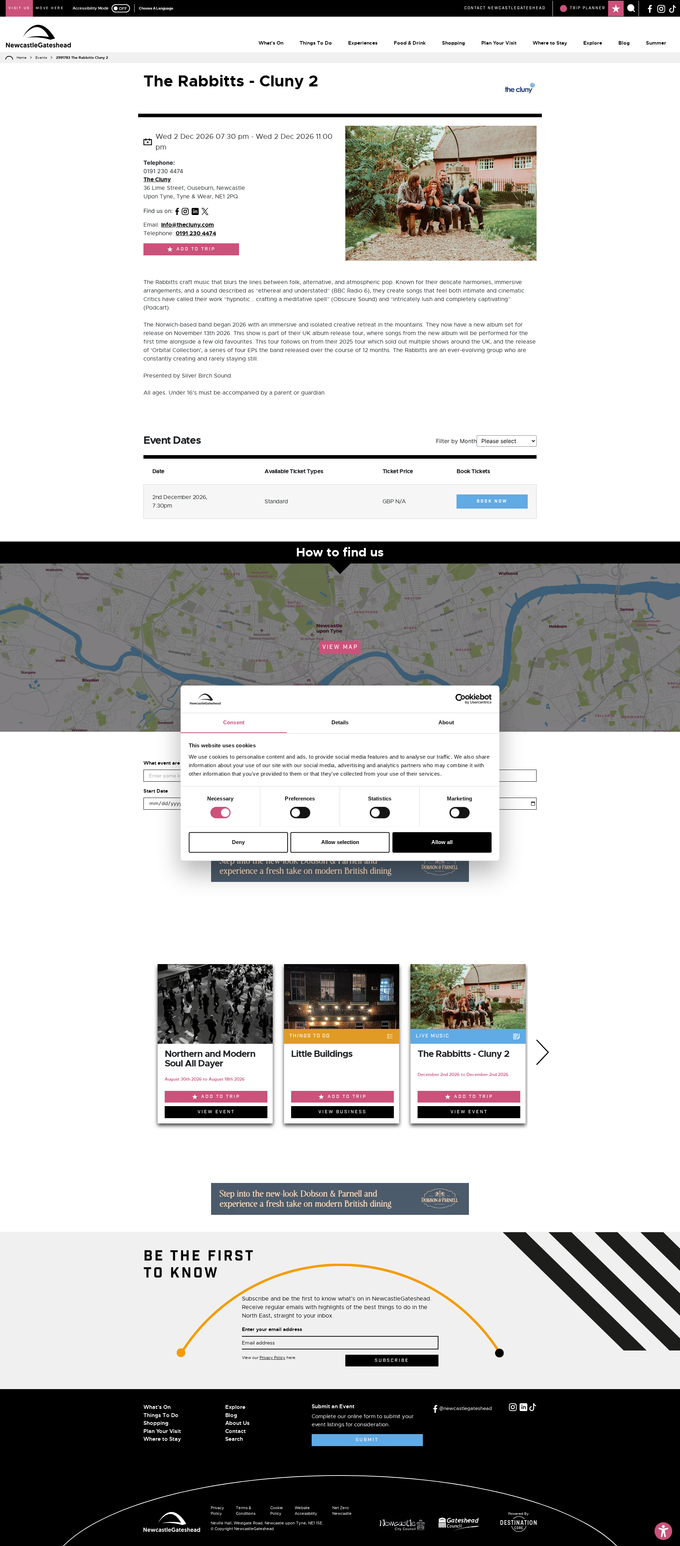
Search (234, 1439)
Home (22, 57)
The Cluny (157, 179)
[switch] (300, 812)
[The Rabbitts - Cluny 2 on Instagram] (185, 210)
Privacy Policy (272, 1357)
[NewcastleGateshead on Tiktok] (533, 1407)
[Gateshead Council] (460, 1523)
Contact (235, 1431)
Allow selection (340, 842)
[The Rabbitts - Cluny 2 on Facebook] (177, 210)
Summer (656, 43)
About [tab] (446, 722)
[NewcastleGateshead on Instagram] (661, 8)
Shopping (453, 43)
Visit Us (19, 8)
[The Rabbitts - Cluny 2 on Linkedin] (195, 210)
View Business (342, 1112)
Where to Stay (550, 43)
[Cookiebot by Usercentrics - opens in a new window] (461, 698)
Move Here (50, 8)
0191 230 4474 (196, 233)
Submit (367, 1440)
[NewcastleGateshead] (171, 1521)
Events (41, 57)
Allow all (442, 842)
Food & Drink (410, 43)
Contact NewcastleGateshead (504, 8)
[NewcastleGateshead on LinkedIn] (523, 1407)
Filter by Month (456, 440)
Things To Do (316, 43)
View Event (216, 1112)
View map (340, 647)
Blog (624, 43)
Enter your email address (272, 1329)
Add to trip (195, 249)
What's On (271, 43)
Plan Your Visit (498, 43)
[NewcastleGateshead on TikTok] (672, 8)
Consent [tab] (233, 722)
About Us (237, 1423)
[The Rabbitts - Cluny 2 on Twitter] (205, 210)
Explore (592, 43)
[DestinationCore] (518, 1524)
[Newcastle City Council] (405, 1523)
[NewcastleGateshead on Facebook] (650, 8)
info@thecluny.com (187, 224)
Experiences (363, 43)
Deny (238, 842)
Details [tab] (340, 722)
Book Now (492, 501)
